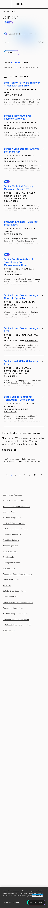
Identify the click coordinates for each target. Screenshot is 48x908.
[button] (7, 181)
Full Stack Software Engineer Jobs (17, 625)
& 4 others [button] (31, 341)
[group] (24, 94)
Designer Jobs (9, 512)
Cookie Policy (37, 896)
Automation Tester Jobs (13, 608)
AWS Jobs (7, 585)
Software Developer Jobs (13, 501)
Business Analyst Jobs (12, 518)
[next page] (40, 474)
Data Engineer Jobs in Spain (14, 591)
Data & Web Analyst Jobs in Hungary (18, 602)
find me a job (9, 450)
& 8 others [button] (16, 234)
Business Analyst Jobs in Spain (15, 614)
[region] (24, 897)
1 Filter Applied (17, 77)
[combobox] (4, 42)
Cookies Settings (12, 902)
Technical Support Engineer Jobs (16, 506)
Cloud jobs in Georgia (12, 534)
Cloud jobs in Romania (12, 563)
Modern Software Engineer (14, 523)
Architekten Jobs (10, 551)
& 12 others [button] (17, 275)
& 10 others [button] (11, 201)
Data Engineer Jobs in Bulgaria (15, 529)
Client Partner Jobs (10, 597)
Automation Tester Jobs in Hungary (17, 574)
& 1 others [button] (20, 196)
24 (35, 474)
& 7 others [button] (16, 95)
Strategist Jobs (9, 568)
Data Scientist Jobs (11, 580)
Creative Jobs (8, 557)
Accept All (36, 902)
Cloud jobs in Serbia (11, 540)
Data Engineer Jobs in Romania (16, 619)
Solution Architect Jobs (12, 495)
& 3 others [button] (31, 128)
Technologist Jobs (10, 546)
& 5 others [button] (31, 308)
